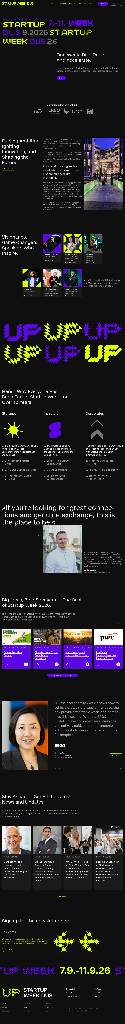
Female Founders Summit (13, 654)
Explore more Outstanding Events (62, 675)
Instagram (98, 993)
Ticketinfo (27, 1004)
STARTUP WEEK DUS (18, 3)
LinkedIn (98, 996)
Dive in (61, 78)
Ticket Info (62, 3)
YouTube (98, 989)
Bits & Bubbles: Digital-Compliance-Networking (46, 655)
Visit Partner (116, 755)
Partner (72, 3)
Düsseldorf (82, 3)
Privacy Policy (50, 1007)
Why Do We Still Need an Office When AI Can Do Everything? (77, 865)
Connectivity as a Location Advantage (14, 864)
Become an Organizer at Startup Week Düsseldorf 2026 (107, 865)
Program (27, 1011)
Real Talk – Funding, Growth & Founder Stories (106, 655)
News (91, 3)
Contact (48, 1004)
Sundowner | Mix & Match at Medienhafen (77, 654)
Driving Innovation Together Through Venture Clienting (44, 865)
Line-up (103, 4)
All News (62, 896)
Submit (8, 950)
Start (53, 3)
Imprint (48, 1011)
